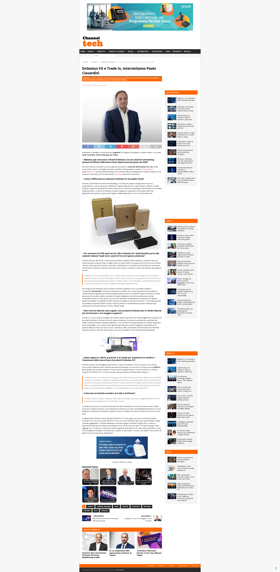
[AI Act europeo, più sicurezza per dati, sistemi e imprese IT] (172, 389)
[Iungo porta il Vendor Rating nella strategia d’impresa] (172, 441)
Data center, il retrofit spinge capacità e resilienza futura (185, 398)
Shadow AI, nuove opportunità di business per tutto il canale (185, 255)
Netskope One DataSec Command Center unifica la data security (185, 109)
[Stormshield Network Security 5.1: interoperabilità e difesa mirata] (172, 169)
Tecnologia (157, 51)
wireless (104, 511)
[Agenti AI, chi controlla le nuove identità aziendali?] (172, 100)
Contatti (162, 566)
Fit (90, 318)
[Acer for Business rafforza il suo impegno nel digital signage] (172, 406)
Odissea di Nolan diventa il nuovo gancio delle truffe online (185, 415)
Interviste (177, 51)
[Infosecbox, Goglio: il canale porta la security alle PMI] (172, 126)
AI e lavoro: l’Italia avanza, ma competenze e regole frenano (186, 433)
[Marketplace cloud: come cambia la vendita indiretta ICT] (172, 468)
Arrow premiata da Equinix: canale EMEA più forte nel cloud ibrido (186, 302)
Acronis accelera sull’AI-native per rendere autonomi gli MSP (185, 237)
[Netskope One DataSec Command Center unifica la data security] (172, 109)
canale (90, 506)
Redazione (195, 566)
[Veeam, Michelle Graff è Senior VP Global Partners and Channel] (172, 272)
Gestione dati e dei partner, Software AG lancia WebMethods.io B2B (94, 555)
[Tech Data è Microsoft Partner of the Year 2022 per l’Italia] (149, 540)
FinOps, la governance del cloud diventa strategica (185, 152)
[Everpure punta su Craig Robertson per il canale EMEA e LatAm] (172, 135)
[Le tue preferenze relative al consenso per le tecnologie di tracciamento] (276, 568)
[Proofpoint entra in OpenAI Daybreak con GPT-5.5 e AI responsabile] (172, 291)
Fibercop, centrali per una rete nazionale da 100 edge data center (185, 161)
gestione (119, 174)
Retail (130, 51)
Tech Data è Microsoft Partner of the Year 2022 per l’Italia (149, 552)
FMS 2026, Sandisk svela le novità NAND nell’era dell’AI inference (186, 180)
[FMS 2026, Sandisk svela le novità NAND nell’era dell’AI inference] (172, 180)
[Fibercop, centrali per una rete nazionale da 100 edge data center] (172, 161)
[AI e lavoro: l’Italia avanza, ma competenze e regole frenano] (172, 432)
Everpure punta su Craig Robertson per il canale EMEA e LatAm (185, 135)
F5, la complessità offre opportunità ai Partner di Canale (120, 552)
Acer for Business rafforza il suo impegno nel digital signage (185, 406)
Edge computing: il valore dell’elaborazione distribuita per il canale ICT (185, 487)
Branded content (100, 85)
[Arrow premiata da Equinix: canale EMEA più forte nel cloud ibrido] (172, 302)
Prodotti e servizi (116, 51)
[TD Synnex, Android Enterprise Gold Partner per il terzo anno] (172, 246)
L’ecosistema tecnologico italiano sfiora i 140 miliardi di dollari (184, 379)
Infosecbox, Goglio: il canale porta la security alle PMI (185, 126)
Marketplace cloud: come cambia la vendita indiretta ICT (185, 468)
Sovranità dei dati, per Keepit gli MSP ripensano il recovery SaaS (185, 312)
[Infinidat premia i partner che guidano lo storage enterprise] (172, 228)
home (116, 506)
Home (82, 51)
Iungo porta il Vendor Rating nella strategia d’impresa (184, 441)
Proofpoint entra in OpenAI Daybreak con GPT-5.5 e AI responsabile (185, 292)
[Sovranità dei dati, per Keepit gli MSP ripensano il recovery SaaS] (172, 311)
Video (168, 51)
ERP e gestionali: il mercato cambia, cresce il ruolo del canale (185, 477)
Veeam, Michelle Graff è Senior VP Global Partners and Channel (185, 272)
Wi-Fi (95, 511)
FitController (146, 169)
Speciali (187, 51)
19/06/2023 (88, 85)
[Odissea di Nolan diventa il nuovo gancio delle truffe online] (172, 415)
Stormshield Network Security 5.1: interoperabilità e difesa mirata (185, 171)
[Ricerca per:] (104, 56)
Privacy (171, 566)
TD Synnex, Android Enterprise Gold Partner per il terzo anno (185, 246)
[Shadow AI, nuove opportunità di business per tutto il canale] (172, 255)
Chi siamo (151, 566)
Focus (168, 452)
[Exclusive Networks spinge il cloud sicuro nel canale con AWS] (172, 263)
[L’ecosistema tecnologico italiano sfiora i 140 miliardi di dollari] (172, 378)
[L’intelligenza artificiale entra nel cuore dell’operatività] (172, 424)
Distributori (142, 51)
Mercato (101, 51)
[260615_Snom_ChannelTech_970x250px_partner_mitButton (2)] (140, 29)
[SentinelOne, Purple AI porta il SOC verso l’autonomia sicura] (172, 143)
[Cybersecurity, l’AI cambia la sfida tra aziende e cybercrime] (172, 117)
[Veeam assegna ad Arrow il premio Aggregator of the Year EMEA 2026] (172, 281)
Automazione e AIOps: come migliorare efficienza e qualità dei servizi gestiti (185, 497)
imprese (125, 506)
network (147, 506)
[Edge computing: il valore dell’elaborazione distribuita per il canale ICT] (172, 486)
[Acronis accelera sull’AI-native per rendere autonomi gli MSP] (172, 237)
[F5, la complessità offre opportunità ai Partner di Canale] (122, 540)
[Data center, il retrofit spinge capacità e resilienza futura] (172, 398)
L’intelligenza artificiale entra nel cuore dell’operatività (185, 424)
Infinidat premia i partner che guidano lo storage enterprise (186, 229)
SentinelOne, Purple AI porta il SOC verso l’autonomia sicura (185, 143)
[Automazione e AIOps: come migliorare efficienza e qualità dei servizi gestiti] (172, 496)
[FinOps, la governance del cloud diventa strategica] (172, 152)
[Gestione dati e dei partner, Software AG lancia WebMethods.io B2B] (94, 541)
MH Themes (120, 570)
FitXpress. (90, 172)
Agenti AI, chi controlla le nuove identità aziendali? (186, 99)
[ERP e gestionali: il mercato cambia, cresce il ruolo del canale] (172, 477)
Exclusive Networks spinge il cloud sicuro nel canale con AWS (186, 263)
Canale (90, 51)
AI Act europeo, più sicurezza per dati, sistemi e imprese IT (184, 389)
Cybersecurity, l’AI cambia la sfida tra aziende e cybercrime (184, 117)
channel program (103, 506)
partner (87, 511)
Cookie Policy (182, 566)
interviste (136, 506)
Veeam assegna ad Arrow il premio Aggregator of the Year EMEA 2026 (185, 282)
